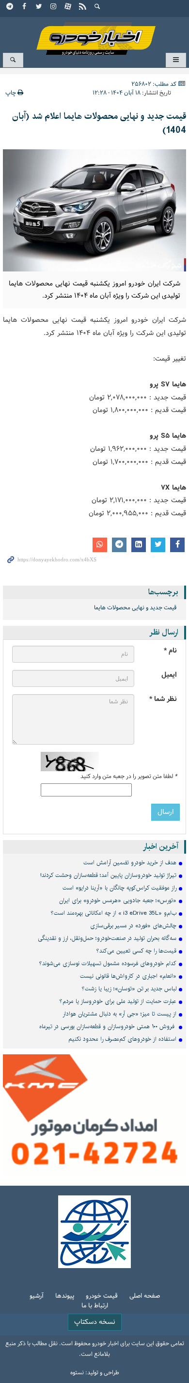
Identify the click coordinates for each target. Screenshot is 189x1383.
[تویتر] (39, 7)
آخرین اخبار (160, 846)
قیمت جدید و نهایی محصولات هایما (135, 608)
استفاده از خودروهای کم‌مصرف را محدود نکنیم (122, 1039)
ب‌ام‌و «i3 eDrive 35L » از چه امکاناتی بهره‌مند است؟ (113, 913)
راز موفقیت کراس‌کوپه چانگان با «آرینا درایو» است (119, 887)
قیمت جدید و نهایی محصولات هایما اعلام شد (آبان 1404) (99, 123)
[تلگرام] (10, 7)
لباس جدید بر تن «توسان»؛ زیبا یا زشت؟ (129, 988)
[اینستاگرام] (54, 7)
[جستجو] (97, 7)
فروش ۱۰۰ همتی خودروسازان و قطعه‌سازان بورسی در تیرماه (107, 1026)
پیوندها (64, 1296)
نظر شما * (163, 699)
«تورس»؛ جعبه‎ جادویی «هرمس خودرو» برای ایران (117, 900)
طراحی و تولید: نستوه (94, 1373)
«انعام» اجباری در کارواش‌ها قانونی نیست (128, 976)
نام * (170, 651)
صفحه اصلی (144, 1296)
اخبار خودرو (94, 34)
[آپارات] (68, 7)
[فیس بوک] (24, 7)
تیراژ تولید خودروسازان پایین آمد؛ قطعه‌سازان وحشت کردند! (108, 875)
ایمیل (169, 675)
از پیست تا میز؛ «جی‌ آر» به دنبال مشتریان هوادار (119, 1013)
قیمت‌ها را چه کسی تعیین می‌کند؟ (136, 950)
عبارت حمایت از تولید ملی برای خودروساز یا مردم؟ (118, 1001)
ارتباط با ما (94, 1306)
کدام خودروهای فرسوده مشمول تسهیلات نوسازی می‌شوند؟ (107, 963)
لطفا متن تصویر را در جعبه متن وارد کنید (128, 776)
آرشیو (37, 1296)
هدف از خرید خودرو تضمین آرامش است (129, 862)
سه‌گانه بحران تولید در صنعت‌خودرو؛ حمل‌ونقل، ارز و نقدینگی (107, 938)
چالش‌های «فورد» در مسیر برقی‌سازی (133, 925)
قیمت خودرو (102, 1296)
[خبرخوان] (83, 7)
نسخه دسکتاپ (94, 1322)
